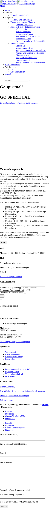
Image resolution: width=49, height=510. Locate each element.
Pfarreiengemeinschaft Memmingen (14, 396)
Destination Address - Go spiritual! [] (15, 290)
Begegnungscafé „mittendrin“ (17, 369)
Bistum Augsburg (7, 387)
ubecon (45, 404)
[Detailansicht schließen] (1, 299)
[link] (29, 80)
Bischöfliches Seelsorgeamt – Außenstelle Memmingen (22, 391)
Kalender (4, 276)
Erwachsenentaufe (12, 354)
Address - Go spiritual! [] (10, 287)
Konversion (10, 359)
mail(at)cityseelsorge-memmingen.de (15, 341)
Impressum (9, 414)
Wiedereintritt (10, 352)
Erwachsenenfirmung (14, 357)
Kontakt (8, 411)
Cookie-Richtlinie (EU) (15, 416)
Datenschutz (10, 418)
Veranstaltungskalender (14, 374)
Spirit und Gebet (12, 372)
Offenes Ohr (10, 376)
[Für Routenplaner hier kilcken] (2, 296)
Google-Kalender (15, 276)
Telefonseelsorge (7, 400)
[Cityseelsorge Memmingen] (17, 2)
